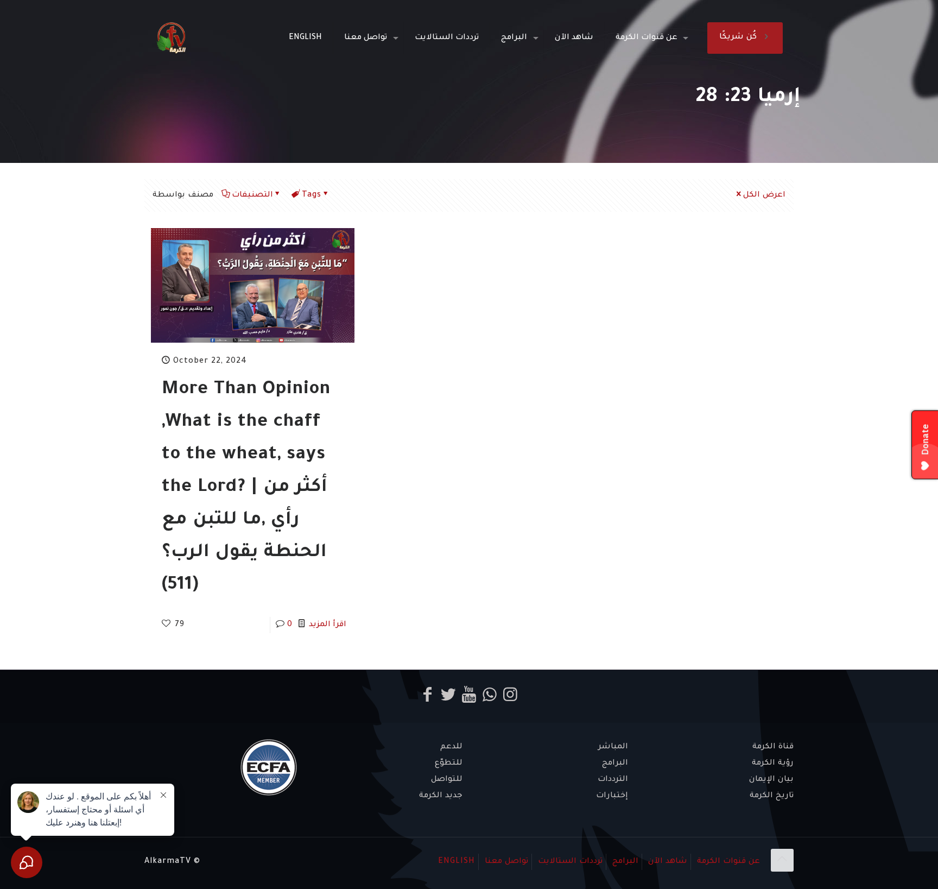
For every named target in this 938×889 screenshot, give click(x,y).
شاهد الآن (667, 862)
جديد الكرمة (440, 796)
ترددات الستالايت (570, 862)
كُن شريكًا (738, 37)
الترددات (613, 779)
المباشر (613, 747)
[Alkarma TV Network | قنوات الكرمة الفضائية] (171, 38)
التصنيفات (252, 195)
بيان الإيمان (771, 779)
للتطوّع (448, 763)
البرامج (615, 763)
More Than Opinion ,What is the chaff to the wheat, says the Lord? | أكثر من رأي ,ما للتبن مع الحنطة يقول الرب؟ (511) (246, 488)
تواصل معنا (506, 862)
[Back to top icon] (782, 860)
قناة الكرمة (773, 747)
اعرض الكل (764, 195)
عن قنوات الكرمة (728, 862)
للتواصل (446, 779)
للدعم (451, 747)
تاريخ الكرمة (772, 796)
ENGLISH (456, 862)
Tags (311, 195)
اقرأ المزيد (327, 625)
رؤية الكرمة (773, 763)
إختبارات (612, 796)
